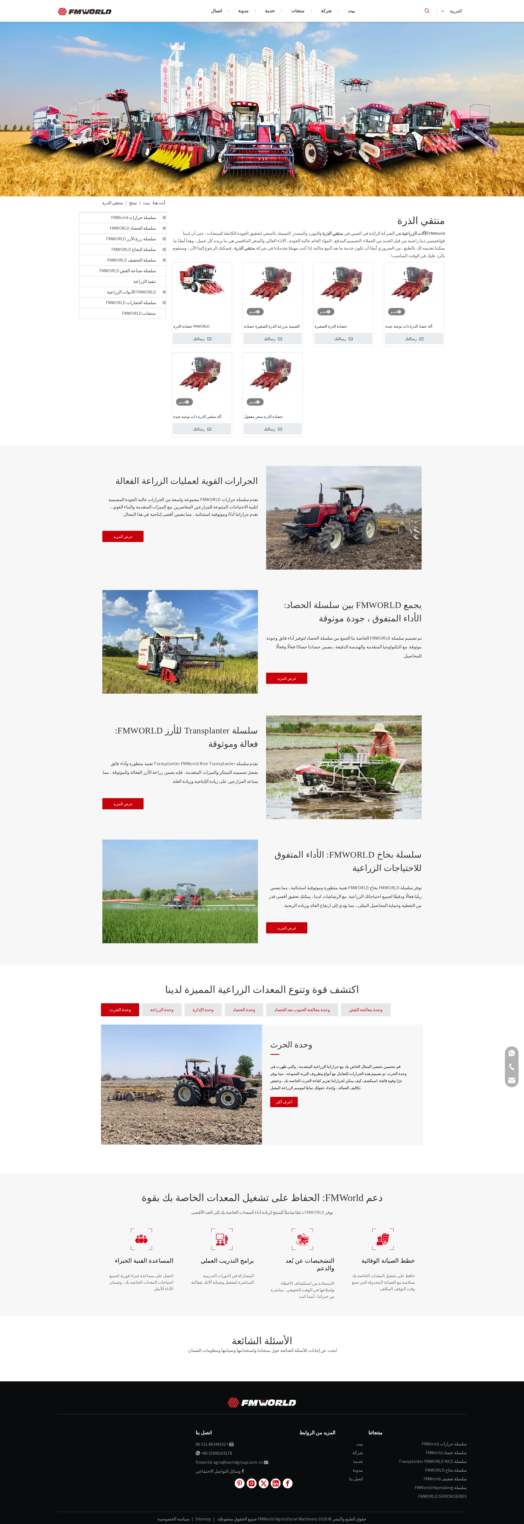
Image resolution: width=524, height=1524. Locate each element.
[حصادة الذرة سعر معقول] (272, 372)
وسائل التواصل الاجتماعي (218, 1471)
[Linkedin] (276, 1483)
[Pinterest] (240, 1483)
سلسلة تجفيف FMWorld (445, 1479)
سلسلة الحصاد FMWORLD (133, 228)
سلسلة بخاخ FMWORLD (446, 1470)
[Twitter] (264, 1483)
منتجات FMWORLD (139, 313)
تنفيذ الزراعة (144, 281)
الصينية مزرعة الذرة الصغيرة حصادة (272, 326)
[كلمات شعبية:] (427, 11)
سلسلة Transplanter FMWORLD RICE (433, 1461)
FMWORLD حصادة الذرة (191, 326)
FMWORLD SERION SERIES (442, 1496)
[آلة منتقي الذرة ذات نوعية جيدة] (202, 372)
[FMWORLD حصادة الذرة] (202, 279)
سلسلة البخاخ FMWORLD (133, 249)
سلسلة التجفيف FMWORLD (131, 260)
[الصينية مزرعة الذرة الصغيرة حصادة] (272, 282)
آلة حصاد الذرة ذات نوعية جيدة (408, 326)
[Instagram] (252, 1483)
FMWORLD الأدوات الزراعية (131, 292)
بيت (359, 1444)
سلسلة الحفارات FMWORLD (131, 303)
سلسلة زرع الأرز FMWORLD (131, 239)
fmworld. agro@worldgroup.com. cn (229, 1462)
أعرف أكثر (284, 1102)
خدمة (358, 1461)
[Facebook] (288, 1483)
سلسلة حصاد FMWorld (446, 1453)
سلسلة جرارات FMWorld (133, 217)
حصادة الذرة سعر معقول (263, 416)
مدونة (358, 1470)
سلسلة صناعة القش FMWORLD (127, 271)
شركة (357, 1453)
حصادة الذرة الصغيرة (331, 326)
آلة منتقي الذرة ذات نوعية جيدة (197, 416)
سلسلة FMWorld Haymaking (441, 1487)
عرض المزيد (123, 536)
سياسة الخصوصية (173, 1519)
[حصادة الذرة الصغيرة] (343, 282)
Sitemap (203, 1519)
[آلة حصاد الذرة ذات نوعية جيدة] (414, 282)
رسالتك (199, 339)
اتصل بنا (356, 1479)
